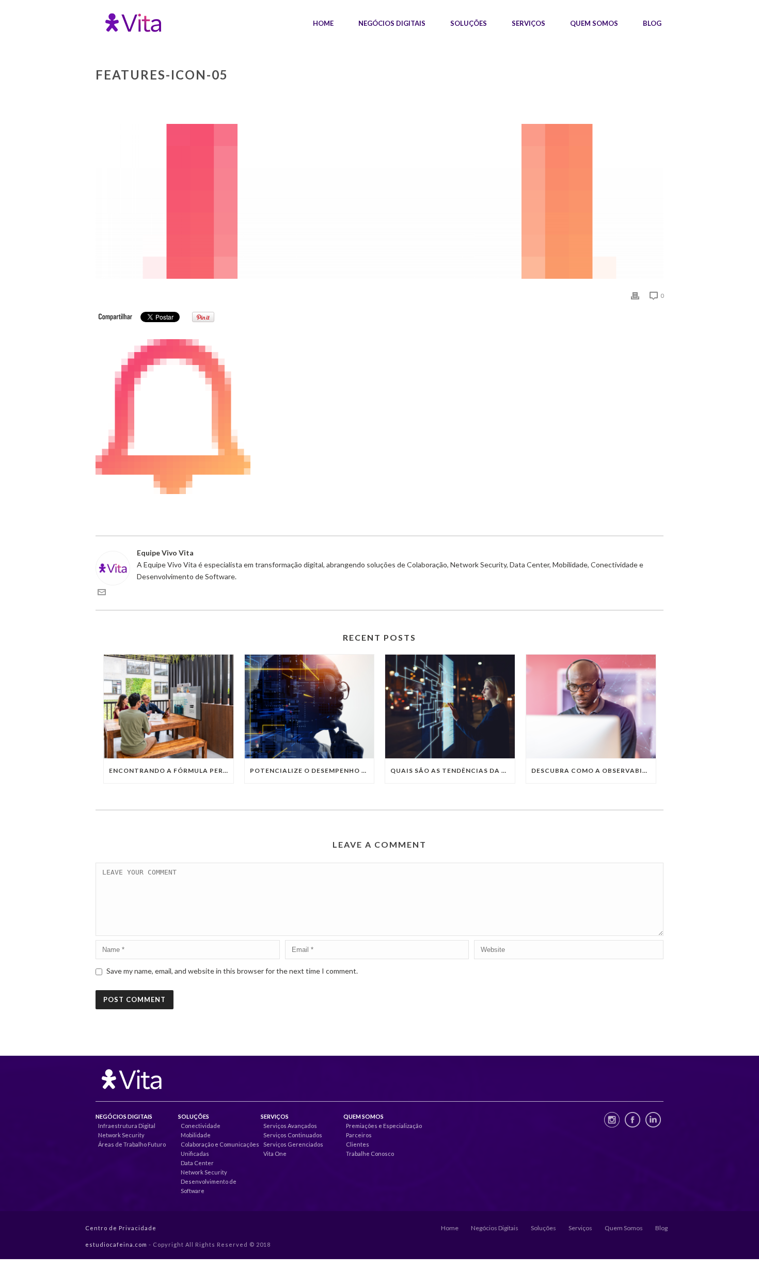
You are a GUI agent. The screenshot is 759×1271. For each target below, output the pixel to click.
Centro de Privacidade (120, 1228)
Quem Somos (594, 23)
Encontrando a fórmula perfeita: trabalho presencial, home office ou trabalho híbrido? (171, 770)
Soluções (468, 23)
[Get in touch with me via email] (102, 593)
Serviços (528, 23)
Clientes (357, 1144)
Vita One (275, 1153)
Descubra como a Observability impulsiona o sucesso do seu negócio (593, 770)
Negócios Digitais (391, 23)
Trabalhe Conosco (370, 1153)
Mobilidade (196, 1135)
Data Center (197, 1162)
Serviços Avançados (290, 1125)
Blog (652, 23)
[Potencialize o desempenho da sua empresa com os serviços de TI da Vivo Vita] (309, 706)
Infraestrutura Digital (126, 1125)
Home (323, 23)
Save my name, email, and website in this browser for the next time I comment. (232, 970)
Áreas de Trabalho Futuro (132, 1144)
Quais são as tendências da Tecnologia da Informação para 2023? (452, 770)
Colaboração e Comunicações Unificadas (220, 1149)
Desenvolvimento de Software (208, 1186)
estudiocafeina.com (116, 1244)
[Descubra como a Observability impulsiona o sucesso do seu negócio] (591, 706)
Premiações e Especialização (384, 1125)
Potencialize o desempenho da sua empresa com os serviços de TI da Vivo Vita (312, 770)
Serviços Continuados (292, 1135)
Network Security (121, 1135)
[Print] (635, 295)
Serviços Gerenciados (293, 1144)
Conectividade (200, 1125)
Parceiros (359, 1135)
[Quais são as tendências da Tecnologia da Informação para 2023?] (450, 706)
